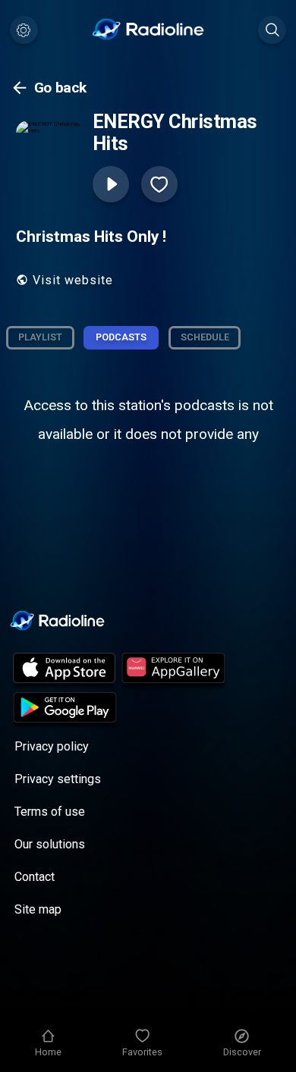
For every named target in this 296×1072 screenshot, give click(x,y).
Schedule (205, 337)
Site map (37, 909)
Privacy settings (57, 779)
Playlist (40, 337)
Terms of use (49, 811)
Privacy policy (51, 746)
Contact (34, 877)
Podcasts (121, 337)
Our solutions (49, 844)
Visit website (73, 280)
